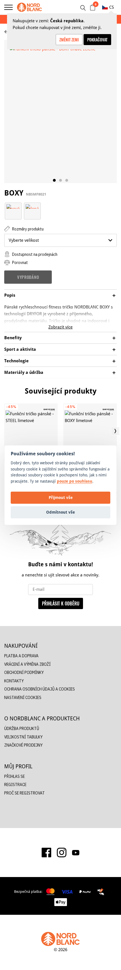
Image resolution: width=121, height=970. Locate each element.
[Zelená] (32, 206)
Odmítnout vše (60, 512)
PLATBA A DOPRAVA (21, 655)
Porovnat (19, 262)
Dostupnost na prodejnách (34, 254)
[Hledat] (82, 7)
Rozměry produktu (27, 229)
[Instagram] (61, 852)
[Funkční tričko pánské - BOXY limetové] (90, 433)
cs (111, 7)
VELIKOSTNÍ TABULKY (23, 737)
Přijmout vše (61, 497)
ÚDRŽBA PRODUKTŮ (21, 728)
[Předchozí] (5, 431)
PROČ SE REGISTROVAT (24, 793)
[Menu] (8, 7)
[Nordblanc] (29, 7)
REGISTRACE (15, 784)
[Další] (115, 431)
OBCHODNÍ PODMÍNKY (24, 672)
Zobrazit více (60, 327)
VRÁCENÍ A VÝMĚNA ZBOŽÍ (27, 664)
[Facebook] (46, 852)
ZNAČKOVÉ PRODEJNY (23, 745)
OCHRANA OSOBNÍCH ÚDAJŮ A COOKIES (39, 689)
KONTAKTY (14, 680)
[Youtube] (75, 852)
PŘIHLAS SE (14, 776)
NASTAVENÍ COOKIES (22, 697)
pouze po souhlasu (74, 481)
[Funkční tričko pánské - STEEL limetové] (31, 433)
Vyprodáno (28, 277)
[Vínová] (13, 206)
